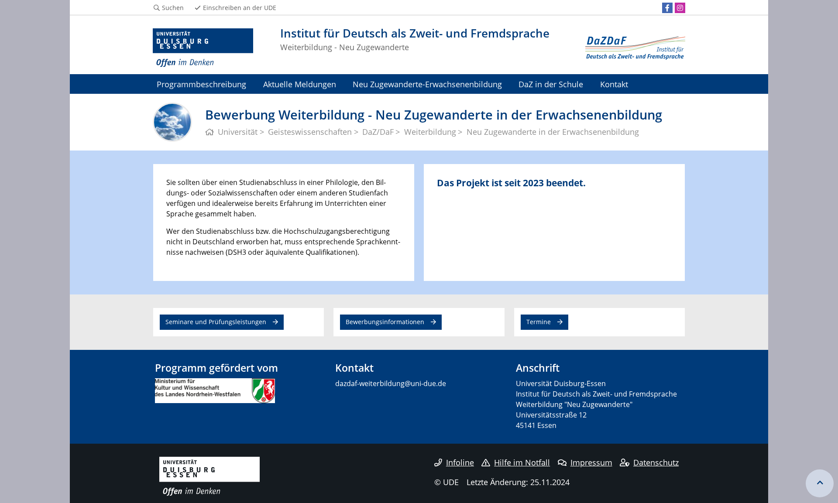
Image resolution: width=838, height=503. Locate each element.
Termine (538, 322)
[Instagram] (680, 8)
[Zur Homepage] (203, 48)
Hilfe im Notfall (522, 462)
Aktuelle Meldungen (299, 84)
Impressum (591, 462)
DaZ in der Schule (551, 84)
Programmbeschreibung (201, 84)
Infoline (460, 462)
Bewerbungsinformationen (385, 322)
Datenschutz (656, 462)
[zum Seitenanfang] (820, 483)
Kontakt (614, 84)
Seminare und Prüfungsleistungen (215, 322)
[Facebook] (667, 8)
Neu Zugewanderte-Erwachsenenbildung (427, 84)
